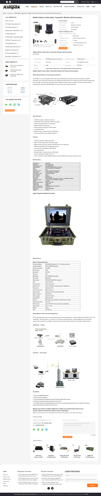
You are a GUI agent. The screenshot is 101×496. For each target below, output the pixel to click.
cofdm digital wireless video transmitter (58, 412)
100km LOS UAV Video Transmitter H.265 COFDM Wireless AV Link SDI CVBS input (52, 475)
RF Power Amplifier (10, 53)
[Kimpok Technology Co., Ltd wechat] (15, 104)
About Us (48, 6)
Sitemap (5, 485)
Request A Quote (85, 1)
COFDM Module (9, 43)
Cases (93, 6)
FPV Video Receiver (10, 27)
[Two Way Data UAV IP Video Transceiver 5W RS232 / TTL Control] (77, 448)
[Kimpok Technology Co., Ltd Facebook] (7, 2)
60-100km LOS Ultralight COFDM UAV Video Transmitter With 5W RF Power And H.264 (52, 479)
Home (27, 6)
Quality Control (69, 6)
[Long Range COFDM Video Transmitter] (7, 75)
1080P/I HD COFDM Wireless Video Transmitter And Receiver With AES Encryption (90, 456)
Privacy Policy (17, 494)
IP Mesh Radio (9, 34)
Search (76, 1)
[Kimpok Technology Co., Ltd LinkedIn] (10, 2)
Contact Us (80, 6)
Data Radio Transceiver (11, 56)
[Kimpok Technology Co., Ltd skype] (20, 104)
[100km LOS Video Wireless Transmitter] (7, 66)
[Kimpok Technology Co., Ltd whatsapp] (11, 104)
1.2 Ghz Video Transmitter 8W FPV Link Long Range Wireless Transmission (28, 475)
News (87, 6)
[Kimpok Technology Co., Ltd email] (7, 104)
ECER (87, 494)
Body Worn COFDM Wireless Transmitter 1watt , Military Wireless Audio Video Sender (51, 456)
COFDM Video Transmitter (20, 13)
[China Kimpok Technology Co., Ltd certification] (9, 90)
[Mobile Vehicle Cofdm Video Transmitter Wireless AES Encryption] (44, 29)
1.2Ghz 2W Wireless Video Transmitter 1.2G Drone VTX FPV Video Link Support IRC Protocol (28, 483)
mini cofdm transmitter (42, 412)
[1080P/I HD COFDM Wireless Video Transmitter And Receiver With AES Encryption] (89, 448)
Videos (41, 6)
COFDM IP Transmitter (11, 40)
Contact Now (63, 48)
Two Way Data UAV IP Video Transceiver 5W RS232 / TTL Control (77, 456)
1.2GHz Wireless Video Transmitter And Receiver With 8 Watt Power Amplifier (28, 479)
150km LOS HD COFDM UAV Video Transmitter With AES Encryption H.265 (52, 483)
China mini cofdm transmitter (29, 494)
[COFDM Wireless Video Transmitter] (7, 71)
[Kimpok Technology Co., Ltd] (12, 7)
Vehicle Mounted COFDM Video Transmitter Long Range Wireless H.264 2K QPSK (64, 456)
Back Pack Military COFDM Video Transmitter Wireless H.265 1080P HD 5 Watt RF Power (38, 456)
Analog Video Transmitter (12, 30)
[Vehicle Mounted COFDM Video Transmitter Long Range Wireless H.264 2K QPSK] (64, 448)
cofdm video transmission (75, 412)
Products (34, 6)
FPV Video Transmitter (11, 24)
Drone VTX (8, 21)
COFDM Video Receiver (11, 47)
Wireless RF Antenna (11, 50)
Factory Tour (58, 6)
